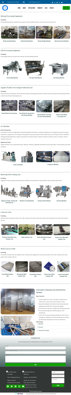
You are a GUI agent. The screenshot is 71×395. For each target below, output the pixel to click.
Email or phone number (11, 350)
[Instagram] (59, 2)
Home (19, 8)
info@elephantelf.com (15, 377)
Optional (40, 324)
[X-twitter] (55, 2)
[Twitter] (11, 386)
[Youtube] (62, 2)
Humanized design (43, 330)
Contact (52, 8)
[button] (53, 323)
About (24, 8)
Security (40, 327)
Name (6, 346)
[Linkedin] (57, 2)
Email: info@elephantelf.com (34, 2)
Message (7, 355)
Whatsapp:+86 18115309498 (13, 2)
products (40, 8)
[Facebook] (52, 2)
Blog (46, 8)
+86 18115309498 (33, 377)
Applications (31, 8)
